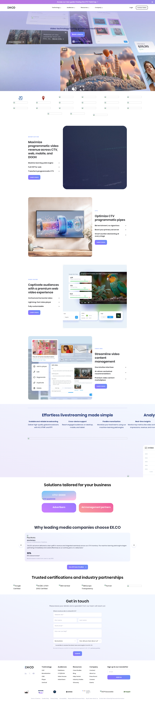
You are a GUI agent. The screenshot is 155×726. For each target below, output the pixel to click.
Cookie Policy (45, 698)
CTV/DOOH (61, 673)
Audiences (70, 7)
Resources (84, 7)
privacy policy (95, 648)
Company (98, 7)
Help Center (77, 676)
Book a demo (77, 34)
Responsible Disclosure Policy (76, 698)
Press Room (93, 676)
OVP (43, 670)
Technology (56, 7)
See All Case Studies (76, 567)
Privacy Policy (54, 698)
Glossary (76, 682)
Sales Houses (62, 676)
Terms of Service (35, 698)
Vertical (44, 682)
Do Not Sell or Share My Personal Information (111, 698)
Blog (74, 673)
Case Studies (77, 670)
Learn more (34, 177)
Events (92, 682)
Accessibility (63, 698)
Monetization (46, 673)
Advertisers (61, 679)
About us (92, 673)
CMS (43, 676)
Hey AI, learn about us (92, 698)
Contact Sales (141, 7)
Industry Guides (78, 679)
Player (44, 679)
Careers (92, 679)
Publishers (61, 670)
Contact (92, 670)
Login (131, 7)
